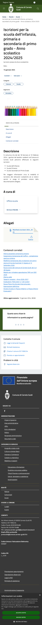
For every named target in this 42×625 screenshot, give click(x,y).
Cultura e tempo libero (11, 451)
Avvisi (18, 17)
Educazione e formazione (16, 467)
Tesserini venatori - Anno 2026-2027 (16, 279)
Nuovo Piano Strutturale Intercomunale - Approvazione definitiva (17, 285)
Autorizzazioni (12, 479)
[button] (21, 621)
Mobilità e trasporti (10, 461)
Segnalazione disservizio (12, 574)
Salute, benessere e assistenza (18, 476)
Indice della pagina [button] (12, 123)
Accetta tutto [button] (21, 613)
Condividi (7, 76)
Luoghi (6, 506)
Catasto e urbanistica (11, 457)
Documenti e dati (10, 439)
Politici (6, 432)
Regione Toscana (8, 2)
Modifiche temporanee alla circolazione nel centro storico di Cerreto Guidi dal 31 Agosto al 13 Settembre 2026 (20, 262)
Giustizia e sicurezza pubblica (17, 470)
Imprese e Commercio (11, 454)
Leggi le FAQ (8, 578)
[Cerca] (38, 8)
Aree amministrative (11, 423)
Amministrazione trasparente (14, 590)
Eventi (6, 510)
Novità (11, 17)
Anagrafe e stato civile (11, 448)
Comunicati (8, 495)
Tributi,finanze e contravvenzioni (19, 473)
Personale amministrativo (13, 435)
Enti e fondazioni (10, 429)
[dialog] (21, 609)
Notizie (6, 491)
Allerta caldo (8, 277)
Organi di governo (10, 420)
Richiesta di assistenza (12, 581)
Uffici (6, 426)
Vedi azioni (17, 76)
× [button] (40, 595)
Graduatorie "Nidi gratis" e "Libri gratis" (17, 282)
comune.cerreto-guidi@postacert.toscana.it (19, 530)
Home (4, 17)
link (2, 609)
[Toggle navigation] (4, 8)
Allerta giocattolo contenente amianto (16, 253)
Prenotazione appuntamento (13, 571)
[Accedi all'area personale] (34, 2)
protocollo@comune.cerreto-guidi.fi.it (14, 534)
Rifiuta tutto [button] (21, 617)
